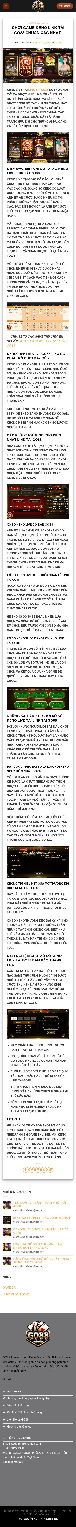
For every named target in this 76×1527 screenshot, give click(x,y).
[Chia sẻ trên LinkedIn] (50, 1170)
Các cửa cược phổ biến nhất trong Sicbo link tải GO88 (41, 1261)
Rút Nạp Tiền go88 (33, 1514)
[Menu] (6, 6)
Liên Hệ (50, 1514)
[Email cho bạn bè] (38, 1170)
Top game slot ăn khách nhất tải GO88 (39, 1205)
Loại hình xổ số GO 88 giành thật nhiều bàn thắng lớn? (38, 1246)
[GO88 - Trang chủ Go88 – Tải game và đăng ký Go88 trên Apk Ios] (38, 6)
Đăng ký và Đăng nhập (18, 1511)
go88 (58, 43)
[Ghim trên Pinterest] (44, 1170)
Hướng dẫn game (38, 23)
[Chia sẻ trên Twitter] (32, 1170)
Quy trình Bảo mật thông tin (52, 1511)
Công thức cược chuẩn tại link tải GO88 (41, 1231)
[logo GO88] (38, 1334)
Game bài (9, 1287)
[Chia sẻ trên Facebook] (26, 1170)
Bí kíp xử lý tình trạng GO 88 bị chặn (41, 1217)
